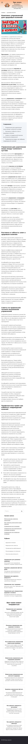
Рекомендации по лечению (13, 551)
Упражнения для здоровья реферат (14, 609)
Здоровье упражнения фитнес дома (14, 690)
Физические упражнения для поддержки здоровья (14, 658)
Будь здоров (17, 2)
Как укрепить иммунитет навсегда (14, 722)
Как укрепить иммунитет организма (14, 706)
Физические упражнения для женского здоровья (14, 675)
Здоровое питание (11, 542)
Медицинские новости (12, 545)
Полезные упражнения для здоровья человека (14, 626)
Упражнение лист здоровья (11, 526)
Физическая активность (12, 554)
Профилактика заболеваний (13, 548)
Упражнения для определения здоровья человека (13, 592)
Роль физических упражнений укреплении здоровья (14, 642)
